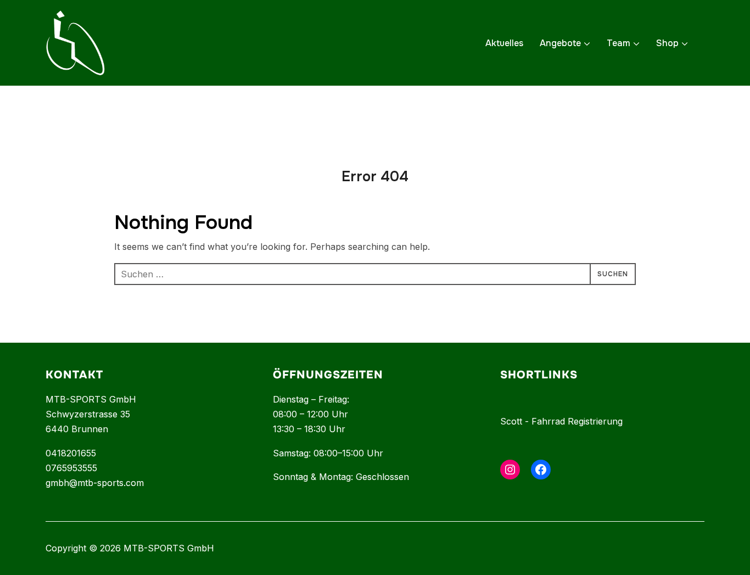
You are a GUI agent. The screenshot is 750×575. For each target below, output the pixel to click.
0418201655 (71, 453)
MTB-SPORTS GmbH (91, 399)
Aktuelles (504, 43)
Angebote (560, 43)
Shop (667, 43)
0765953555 (71, 467)
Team (618, 43)
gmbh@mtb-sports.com (95, 482)
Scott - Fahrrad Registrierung (561, 421)
